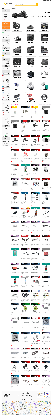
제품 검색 (15, 8)
